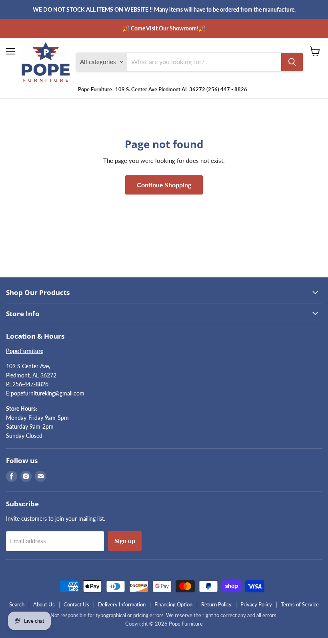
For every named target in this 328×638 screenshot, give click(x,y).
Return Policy (216, 604)
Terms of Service (300, 604)
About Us (44, 604)
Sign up (124, 540)
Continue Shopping (164, 185)
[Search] (292, 62)
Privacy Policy (256, 604)
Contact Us (76, 604)
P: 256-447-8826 (27, 384)
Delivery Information (122, 604)
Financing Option (173, 604)
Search (16, 604)
